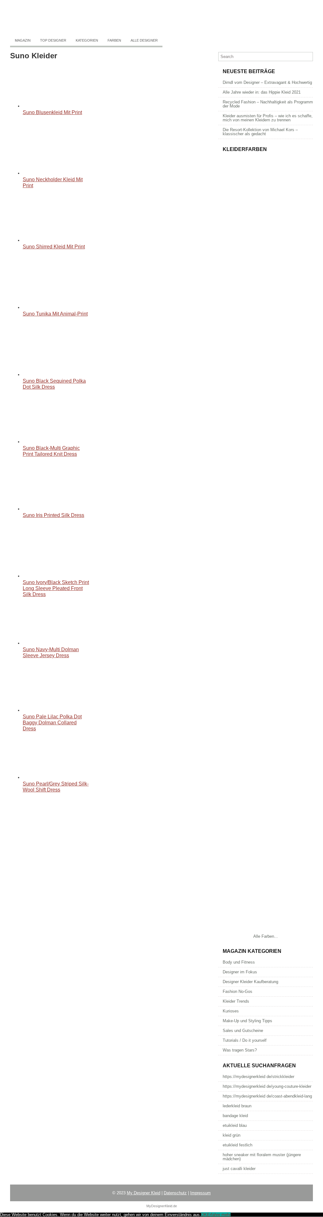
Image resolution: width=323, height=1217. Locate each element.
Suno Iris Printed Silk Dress (53, 515)
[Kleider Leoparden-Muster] (265, 349)
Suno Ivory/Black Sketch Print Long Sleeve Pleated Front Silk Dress (56, 588)
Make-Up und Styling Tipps (247, 1020)
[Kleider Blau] (265, 736)
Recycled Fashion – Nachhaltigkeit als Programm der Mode (268, 104)
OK (204, 1214)
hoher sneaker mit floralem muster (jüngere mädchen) (262, 1156)
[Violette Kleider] (265, 930)
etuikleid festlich (237, 1145)
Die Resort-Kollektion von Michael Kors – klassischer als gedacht (260, 131)
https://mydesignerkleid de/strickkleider (258, 1076)
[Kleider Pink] (265, 543)
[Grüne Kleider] (265, 866)
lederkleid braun (237, 1106)
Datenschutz (175, 1193)
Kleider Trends (236, 1001)
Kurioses (231, 1011)
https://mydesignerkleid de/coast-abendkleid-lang (267, 1096)
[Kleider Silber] (265, 478)
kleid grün (231, 1135)
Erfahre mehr (219, 1214)
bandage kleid (235, 1115)
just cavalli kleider (239, 1168)
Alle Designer (144, 40)
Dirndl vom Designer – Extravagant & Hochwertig (267, 82)
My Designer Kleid (143, 1193)
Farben (114, 40)
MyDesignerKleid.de (161, 1206)
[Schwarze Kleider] (265, 607)
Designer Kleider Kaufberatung (250, 981)
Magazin (23, 40)
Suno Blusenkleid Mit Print (52, 112)
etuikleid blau (235, 1125)
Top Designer (53, 40)
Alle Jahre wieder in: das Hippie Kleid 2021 (262, 92)
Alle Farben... (265, 936)
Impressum (200, 1193)
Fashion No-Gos (237, 991)
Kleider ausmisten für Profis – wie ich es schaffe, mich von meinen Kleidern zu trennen (268, 117)
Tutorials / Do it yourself (245, 1040)
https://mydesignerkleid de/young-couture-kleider (267, 1086)
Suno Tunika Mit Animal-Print (55, 313)
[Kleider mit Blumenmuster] (265, 219)
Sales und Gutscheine (243, 1030)
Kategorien (87, 40)
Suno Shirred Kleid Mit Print (54, 246)
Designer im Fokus (240, 972)
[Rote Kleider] (265, 801)
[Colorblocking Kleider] (265, 284)
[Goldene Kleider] (265, 413)
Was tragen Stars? (240, 1050)
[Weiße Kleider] (265, 672)
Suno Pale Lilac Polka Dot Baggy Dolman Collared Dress (52, 722)
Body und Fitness (239, 962)
